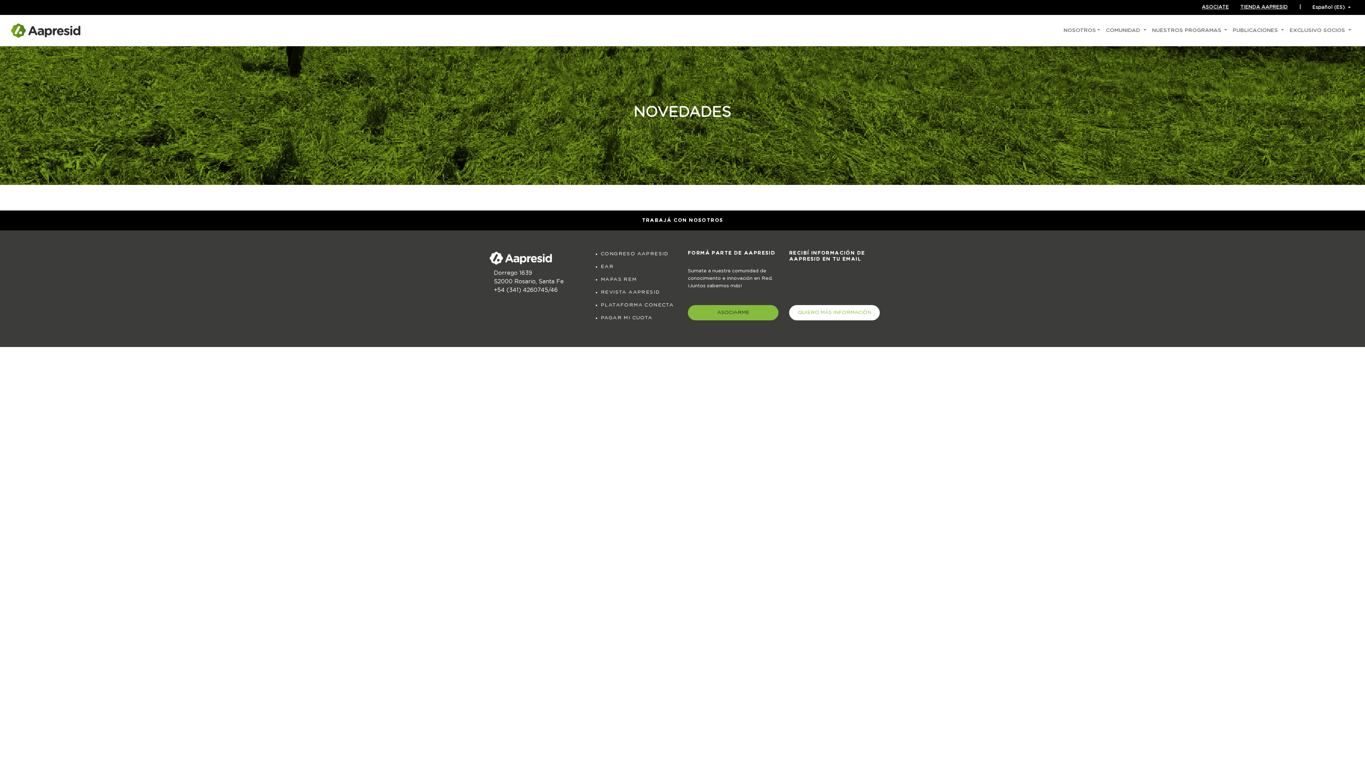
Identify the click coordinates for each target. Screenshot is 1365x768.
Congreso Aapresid (635, 253)
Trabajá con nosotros (682, 220)
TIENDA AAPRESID (1264, 7)
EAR (607, 266)
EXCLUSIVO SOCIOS (1318, 30)
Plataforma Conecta (637, 305)
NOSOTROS (1080, 30)
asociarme (733, 312)
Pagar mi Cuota (627, 317)
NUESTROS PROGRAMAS (1187, 30)
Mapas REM (619, 279)
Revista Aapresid (630, 292)
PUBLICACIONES (1256, 30)
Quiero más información (834, 312)
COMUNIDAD (1124, 30)
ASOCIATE (1215, 7)
